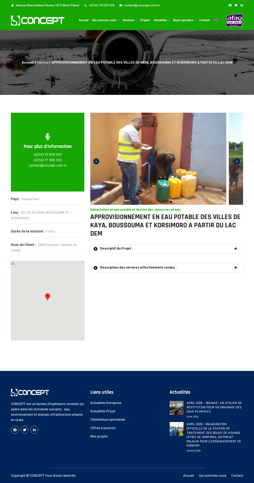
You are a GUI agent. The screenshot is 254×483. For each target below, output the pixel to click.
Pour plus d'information (48, 146)
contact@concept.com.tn (141, 5)
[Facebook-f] (230, 5)
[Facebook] (15, 430)
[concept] (37, 21)
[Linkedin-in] (242, 5)
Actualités (160, 20)
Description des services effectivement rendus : (138, 267)
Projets (145, 20)
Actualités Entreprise (105, 403)
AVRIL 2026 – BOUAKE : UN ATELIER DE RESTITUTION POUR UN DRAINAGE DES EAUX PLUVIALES (214, 407)
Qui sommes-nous (104, 20)
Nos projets (99, 436)
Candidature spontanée (107, 419)
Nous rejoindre (183, 20)
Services (128, 20)
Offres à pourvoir (103, 428)
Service (42, 62)
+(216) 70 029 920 (101, 5)
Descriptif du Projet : (116, 248)
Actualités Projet (102, 411)
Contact (204, 20)
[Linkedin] (34, 430)
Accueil (84, 20)
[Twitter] (236, 5)
